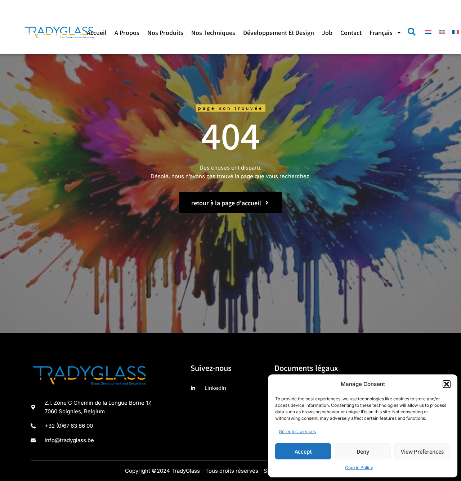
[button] (446, 384)
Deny (363, 451)
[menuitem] (386, 32)
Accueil (97, 32)
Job (327, 32)
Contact (351, 32)
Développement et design (278, 32)
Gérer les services (297, 431)
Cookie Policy (359, 467)
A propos (127, 32)
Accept (303, 451)
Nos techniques (213, 32)
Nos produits (165, 32)
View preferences (422, 451)
